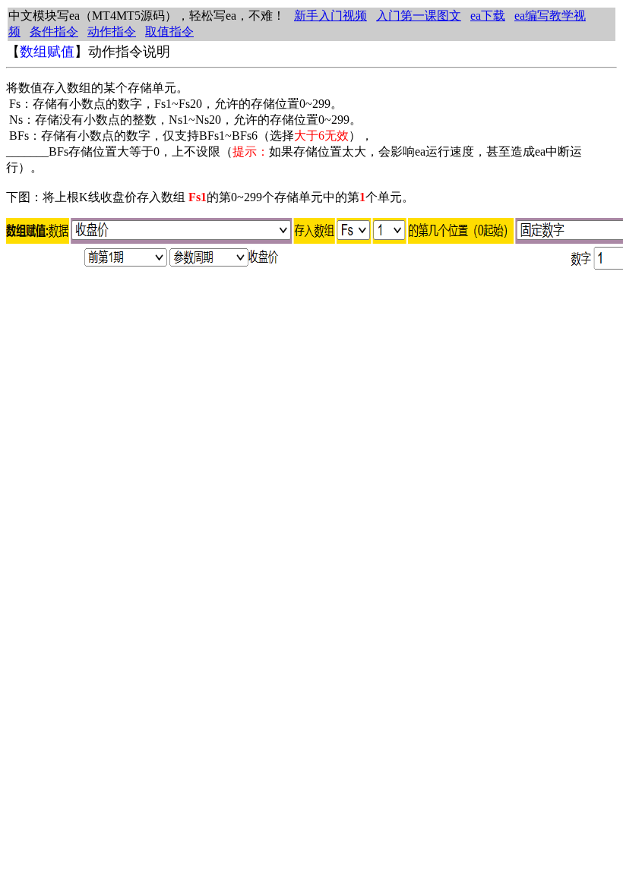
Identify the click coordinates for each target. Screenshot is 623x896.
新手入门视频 (330, 15)
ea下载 (487, 15)
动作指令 (111, 31)
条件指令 (54, 31)
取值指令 (169, 31)
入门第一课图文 (418, 15)
